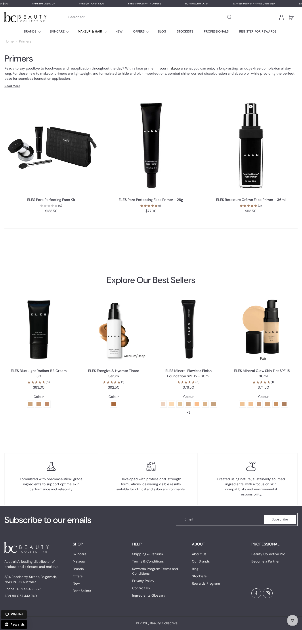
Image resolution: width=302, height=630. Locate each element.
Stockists (199, 576)
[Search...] (229, 17)
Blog (195, 569)
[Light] (251, 404)
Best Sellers (82, 591)
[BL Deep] (47, 404)
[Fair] (242, 404)
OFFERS (139, 31)
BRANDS (30, 31)
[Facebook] (256, 593)
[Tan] (267, 404)
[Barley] (213, 404)
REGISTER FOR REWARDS (257, 31)
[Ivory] (171, 404)
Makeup (79, 561)
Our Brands (201, 561)
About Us (199, 554)
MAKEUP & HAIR (90, 31)
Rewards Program (206, 583)
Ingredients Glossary (148, 595)
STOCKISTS (185, 31)
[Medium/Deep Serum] (114, 404)
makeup (173, 68)
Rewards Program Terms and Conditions (155, 571)
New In (78, 583)
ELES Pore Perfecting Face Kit (51, 199)
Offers (78, 576)
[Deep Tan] (276, 404)
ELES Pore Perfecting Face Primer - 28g (151, 199)
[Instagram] (268, 593)
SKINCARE (57, 31)
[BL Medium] (39, 404)
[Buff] (188, 404)
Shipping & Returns (147, 554)
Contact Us (141, 588)
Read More (12, 86)
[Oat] (180, 404)
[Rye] (205, 404)
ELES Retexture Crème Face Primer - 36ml (251, 199)
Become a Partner (265, 561)
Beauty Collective (164, 623)
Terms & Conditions (148, 561)
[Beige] (197, 404)
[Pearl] (163, 404)
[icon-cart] (291, 17)
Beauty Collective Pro (268, 554)
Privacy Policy (143, 581)
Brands (78, 569)
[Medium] (259, 404)
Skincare (79, 554)
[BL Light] (30, 404)
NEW (118, 31)
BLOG (162, 31)
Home (9, 41)
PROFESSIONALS (216, 31)
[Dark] (284, 404)
